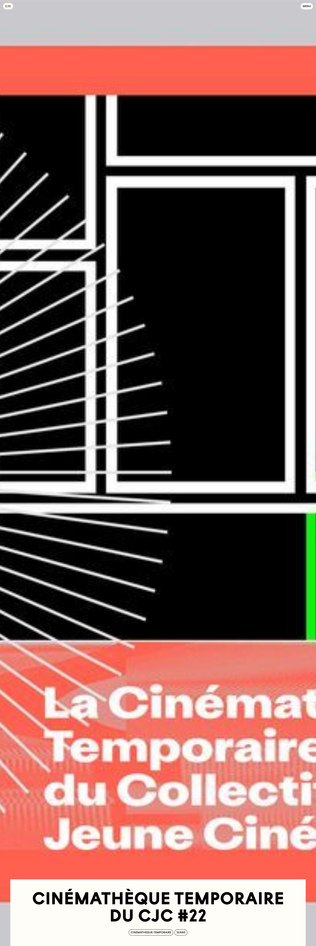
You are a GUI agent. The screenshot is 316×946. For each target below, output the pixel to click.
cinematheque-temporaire (151, 932)
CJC (9, 6)
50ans (180, 932)
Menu (307, 6)
